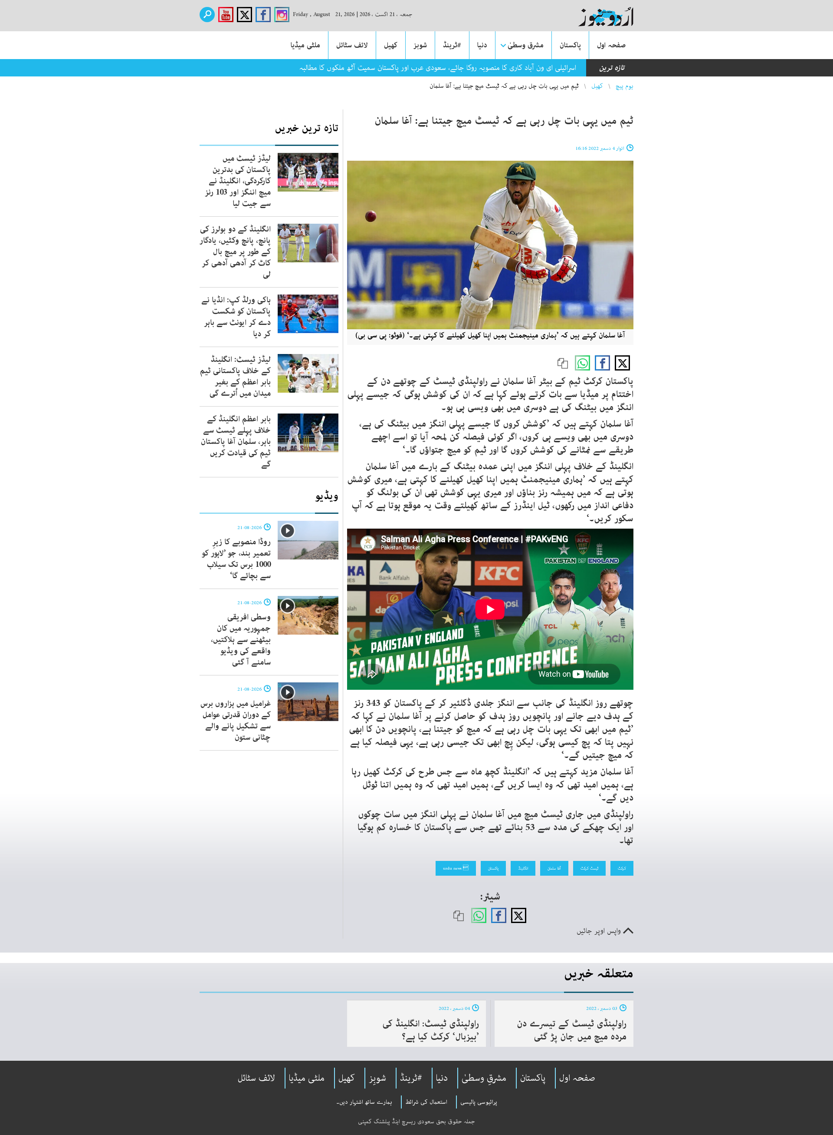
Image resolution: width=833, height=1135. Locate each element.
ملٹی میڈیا (305, 45)
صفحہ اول (611, 45)
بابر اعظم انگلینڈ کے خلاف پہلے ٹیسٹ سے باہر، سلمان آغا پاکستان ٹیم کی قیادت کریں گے (236, 441)
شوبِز (377, 1078)
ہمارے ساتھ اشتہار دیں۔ (364, 1102)
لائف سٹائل (352, 45)
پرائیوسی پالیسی (478, 1102)
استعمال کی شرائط (426, 1102)
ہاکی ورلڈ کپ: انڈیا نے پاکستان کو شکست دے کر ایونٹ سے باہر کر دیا (236, 317)
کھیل (390, 45)
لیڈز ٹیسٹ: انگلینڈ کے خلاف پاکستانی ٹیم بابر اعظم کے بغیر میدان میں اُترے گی (235, 377)
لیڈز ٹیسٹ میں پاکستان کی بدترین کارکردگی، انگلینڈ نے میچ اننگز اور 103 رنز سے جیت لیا (238, 181)
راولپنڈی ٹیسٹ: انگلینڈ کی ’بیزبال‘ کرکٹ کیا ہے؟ (430, 1030)
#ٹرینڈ (452, 45)
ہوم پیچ (624, 86)
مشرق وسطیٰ (526, 45)
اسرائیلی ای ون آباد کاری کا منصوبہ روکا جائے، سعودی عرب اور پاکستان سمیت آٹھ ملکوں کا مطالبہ (437, 67)
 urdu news (456, 868)
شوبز (420, 45)
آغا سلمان (554, 868)
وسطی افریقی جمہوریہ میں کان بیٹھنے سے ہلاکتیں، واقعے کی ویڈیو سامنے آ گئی (241, 639)
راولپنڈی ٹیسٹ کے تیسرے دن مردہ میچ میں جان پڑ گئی (571, 1030)
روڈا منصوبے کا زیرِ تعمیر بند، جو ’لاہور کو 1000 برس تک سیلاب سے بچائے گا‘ (236, 559)
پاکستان (570, 45)
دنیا (482, 45)
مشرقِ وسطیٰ (484, 1078)
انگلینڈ (523, 868)
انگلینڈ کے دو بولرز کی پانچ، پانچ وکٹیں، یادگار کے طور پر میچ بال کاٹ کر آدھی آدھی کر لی (235, 252)
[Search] (207, 14)
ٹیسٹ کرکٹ (589, 868)
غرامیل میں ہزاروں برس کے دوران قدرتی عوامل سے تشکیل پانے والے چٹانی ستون (235, 721)
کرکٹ (622, 868)
